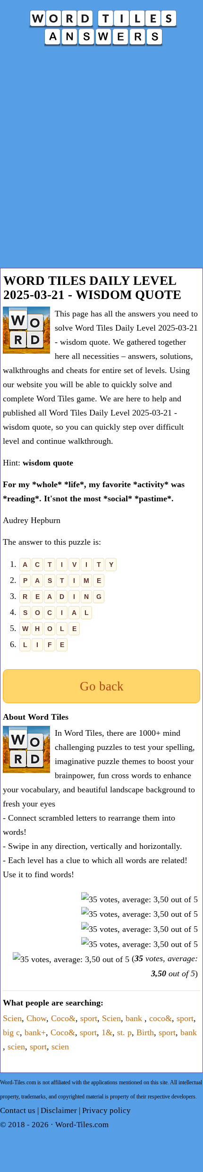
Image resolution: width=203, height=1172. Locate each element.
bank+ (35, 1032)
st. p (124, 1032)
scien (16, 1046)
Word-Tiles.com (82, 1124)
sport (88, 1018)
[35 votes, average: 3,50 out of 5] (139, 899)
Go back (102, 686)
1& (107, 1032)
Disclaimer (59, 1110)
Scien (12, 1018)
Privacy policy (106, 1110)
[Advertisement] (101, 161)
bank (135, 1018)
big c (11, 1032)
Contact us (17, 1110)
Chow (36, 1018)
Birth (145, 1032)
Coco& (63, 1018)
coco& (160, 1018)
